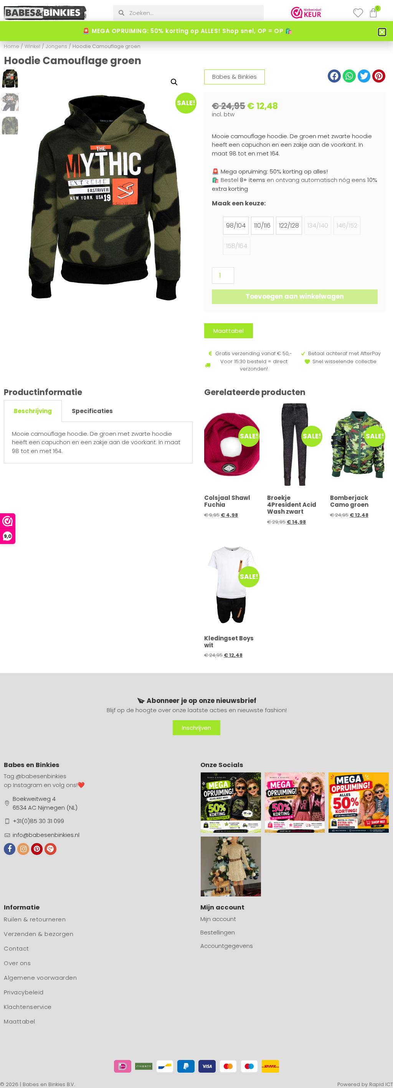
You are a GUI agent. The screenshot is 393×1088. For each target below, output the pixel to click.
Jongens (56, 46)
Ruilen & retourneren (35, 919)
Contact (16, 948)
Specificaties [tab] (92, 411)
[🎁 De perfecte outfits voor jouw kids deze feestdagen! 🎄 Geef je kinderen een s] (231, 867)
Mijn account (218, 919)
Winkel (32, 46)
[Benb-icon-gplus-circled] (50, 849)
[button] (174, 82)
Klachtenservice (28, 1007)
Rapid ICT (381, 1084)
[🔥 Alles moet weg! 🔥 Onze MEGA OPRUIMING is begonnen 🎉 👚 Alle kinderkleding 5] (359, 802)
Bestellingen (217, 932)
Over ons (17, 963)
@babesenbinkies (41, 776)
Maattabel (19, 1021)
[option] (235, 225)
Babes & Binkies (234, 77)
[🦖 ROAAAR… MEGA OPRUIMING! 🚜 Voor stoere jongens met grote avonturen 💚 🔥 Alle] (231, 802)
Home (11, 46)
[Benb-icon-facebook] (9, 849)
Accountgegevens (226, 946)
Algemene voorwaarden (40, 978)
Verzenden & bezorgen (38, 934)
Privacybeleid (24, 992)
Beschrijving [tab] (33, 411)
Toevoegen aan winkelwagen (295, 296)
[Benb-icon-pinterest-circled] (37, 849)
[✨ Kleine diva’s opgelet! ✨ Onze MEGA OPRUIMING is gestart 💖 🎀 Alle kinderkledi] (295, 802)
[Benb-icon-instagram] (23, 849)
